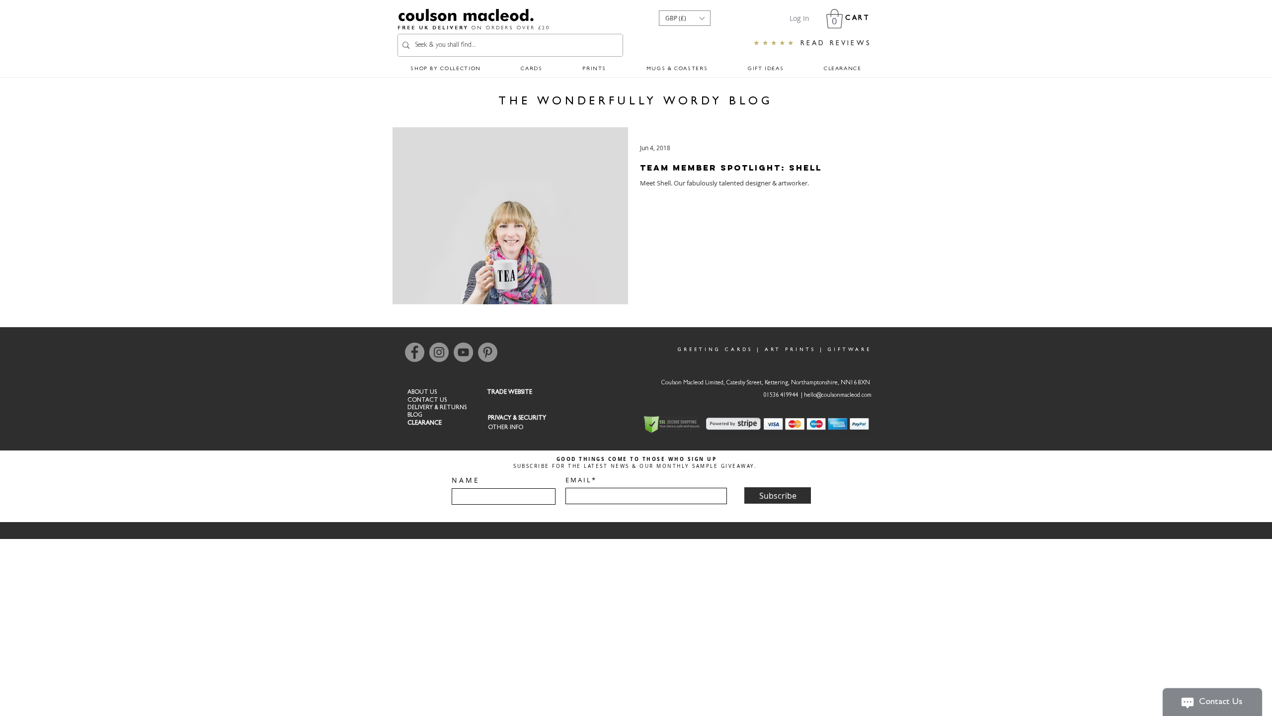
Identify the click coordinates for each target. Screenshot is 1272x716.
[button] (685, 18)
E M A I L (577, 480)
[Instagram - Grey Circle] (439, 352)
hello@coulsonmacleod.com (838, 396)
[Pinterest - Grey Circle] (487, 352)
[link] (834, 18)
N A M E (465, 480)
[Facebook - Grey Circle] (414, 352)
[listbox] (685, 18)
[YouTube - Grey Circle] (463, 352)
